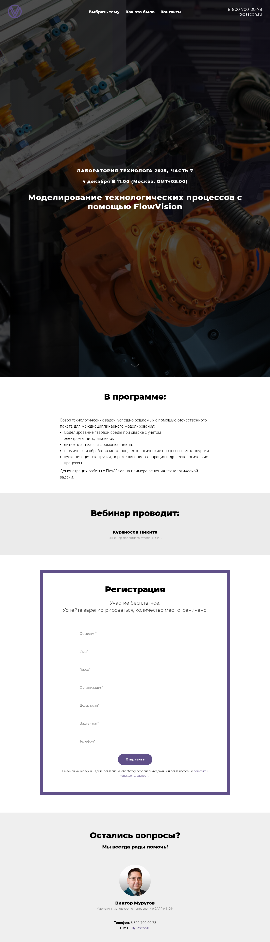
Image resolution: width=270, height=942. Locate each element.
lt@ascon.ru (141, 928)
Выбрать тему (104, 11)
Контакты (170, 11)
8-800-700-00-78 (245, 9)
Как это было (140, 11)
